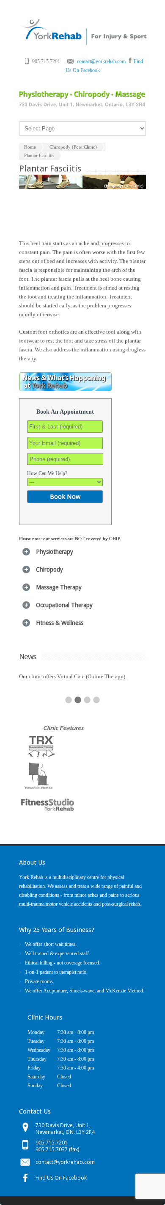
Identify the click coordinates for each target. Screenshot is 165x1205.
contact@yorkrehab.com (101, 61)
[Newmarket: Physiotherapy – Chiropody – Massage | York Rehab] (83, 43)
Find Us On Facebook (61, 1177)
